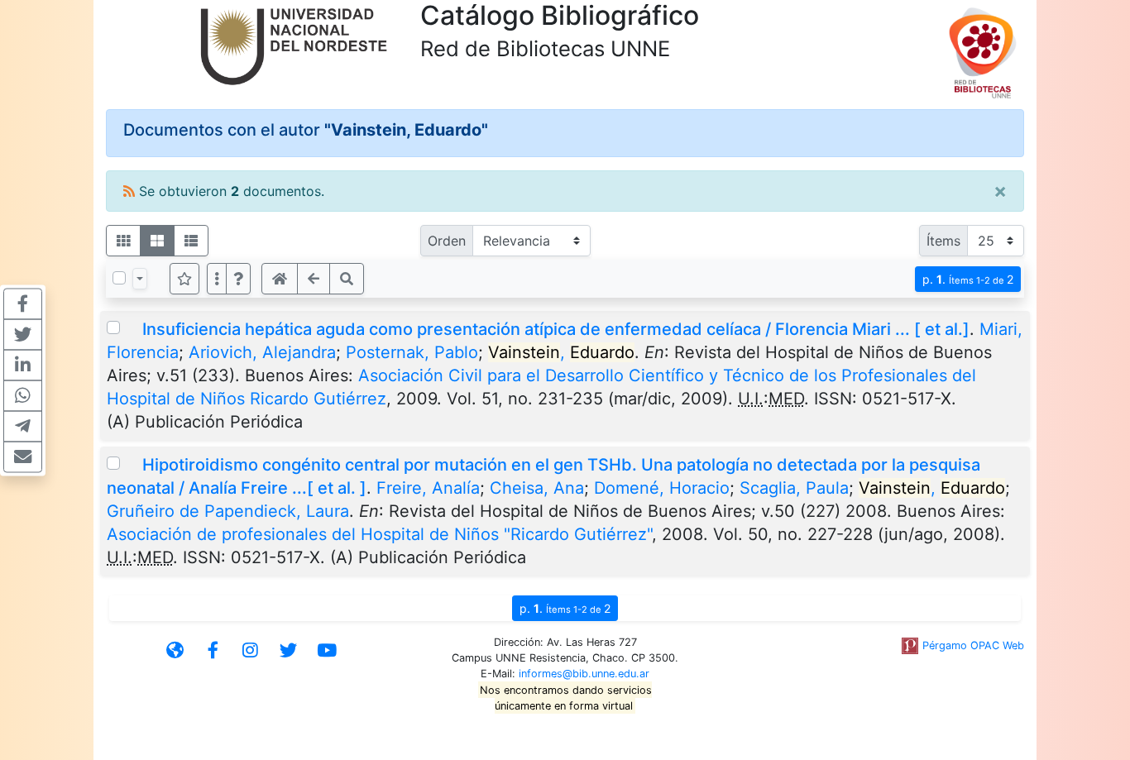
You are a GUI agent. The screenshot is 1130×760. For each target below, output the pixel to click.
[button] (238, 278)
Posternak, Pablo (412, 352)
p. (967, 279)
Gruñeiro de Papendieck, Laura (228, 511)
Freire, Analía (428, 488)
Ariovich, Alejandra (262, 352)
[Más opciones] (217, 278)
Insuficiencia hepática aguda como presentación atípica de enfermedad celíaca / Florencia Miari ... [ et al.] (556, 329)
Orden (447, 240)
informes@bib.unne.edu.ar (584, 673)
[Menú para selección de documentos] (139, 278)
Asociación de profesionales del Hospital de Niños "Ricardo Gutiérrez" (379, 534)
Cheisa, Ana (537, 488)
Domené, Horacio (662, 488)
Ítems (943, 240)
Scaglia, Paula (794, 488)
